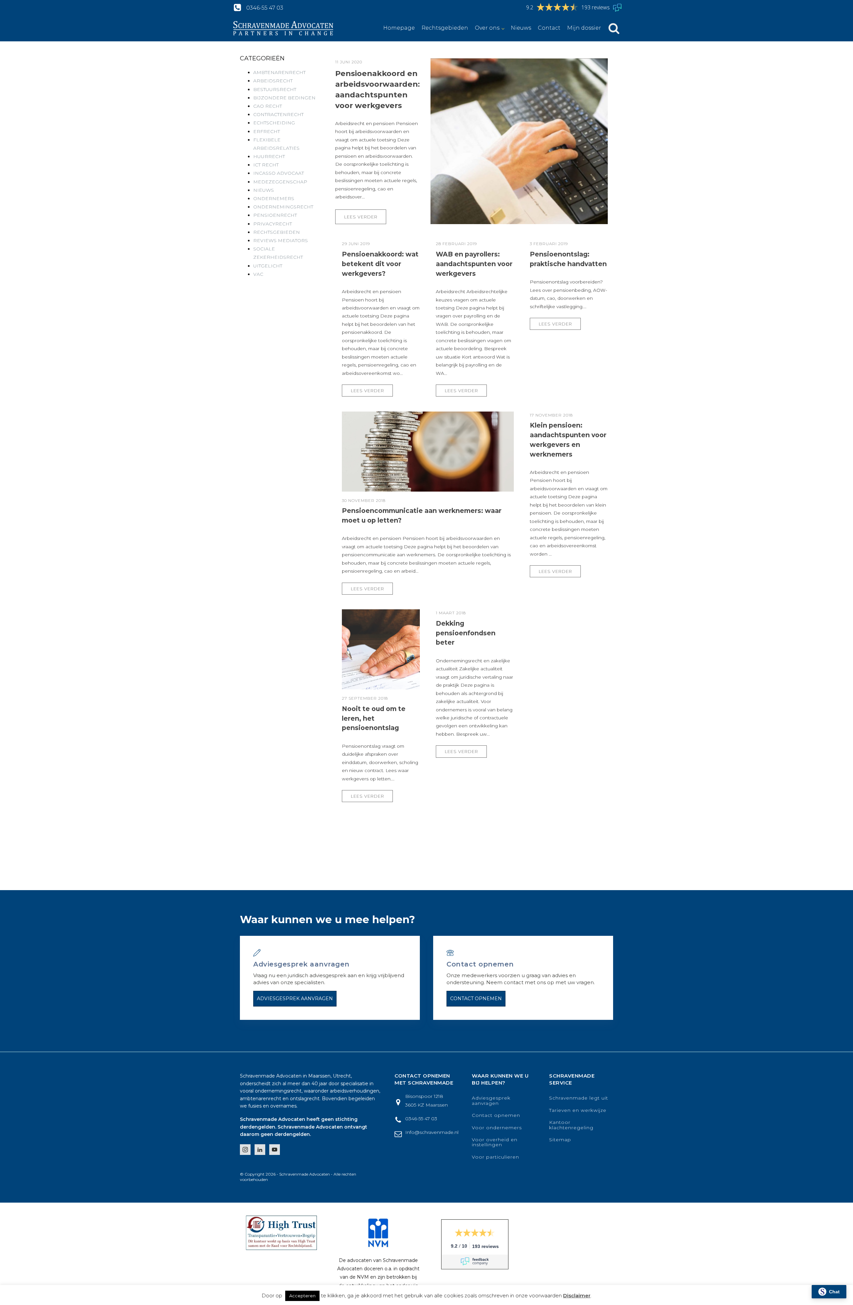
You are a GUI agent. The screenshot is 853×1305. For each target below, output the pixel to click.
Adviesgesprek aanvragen (295, 999)
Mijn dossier (584, 28)
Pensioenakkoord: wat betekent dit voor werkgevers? (380, 263)
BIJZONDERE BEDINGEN (284, 98)
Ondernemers (273, 198)
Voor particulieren (495, 1157)
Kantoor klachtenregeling (571, 1125)
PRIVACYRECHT (272, 224)
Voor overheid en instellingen (494, 1142)
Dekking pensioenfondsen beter (465, 633)
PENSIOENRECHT (275, 215)
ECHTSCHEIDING (274, 123)
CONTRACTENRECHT (278, 114)
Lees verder (361, 216)
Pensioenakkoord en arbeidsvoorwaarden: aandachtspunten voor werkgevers (377, 89)
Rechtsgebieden (445, 28)
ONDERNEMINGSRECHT (283, 207)
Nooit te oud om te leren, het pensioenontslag (374, 718)
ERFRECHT (266, 131)
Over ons (487, 28)
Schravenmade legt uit (578, 1098)
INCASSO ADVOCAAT (278, 173)
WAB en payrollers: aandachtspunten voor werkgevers (474, 263)
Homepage (399, 28)
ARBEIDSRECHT (273, 81)
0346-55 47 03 (264, 8)
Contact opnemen (476, 999)
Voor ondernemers (497, 1127)
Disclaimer (576, 1295)
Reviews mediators (280, 240)
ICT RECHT (266, 165)
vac (258, 274)
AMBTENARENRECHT (279, 72)
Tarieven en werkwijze (577, 1110)
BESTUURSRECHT (274, 89)
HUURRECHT (269, 156)
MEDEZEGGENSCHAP (280, 182)
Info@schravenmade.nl (431, 1132)
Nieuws (521, 28)
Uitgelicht (267, 266)
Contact (549, 28)
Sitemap (560, 1139)
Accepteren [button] (302, 1295)
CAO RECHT (267, 106)
